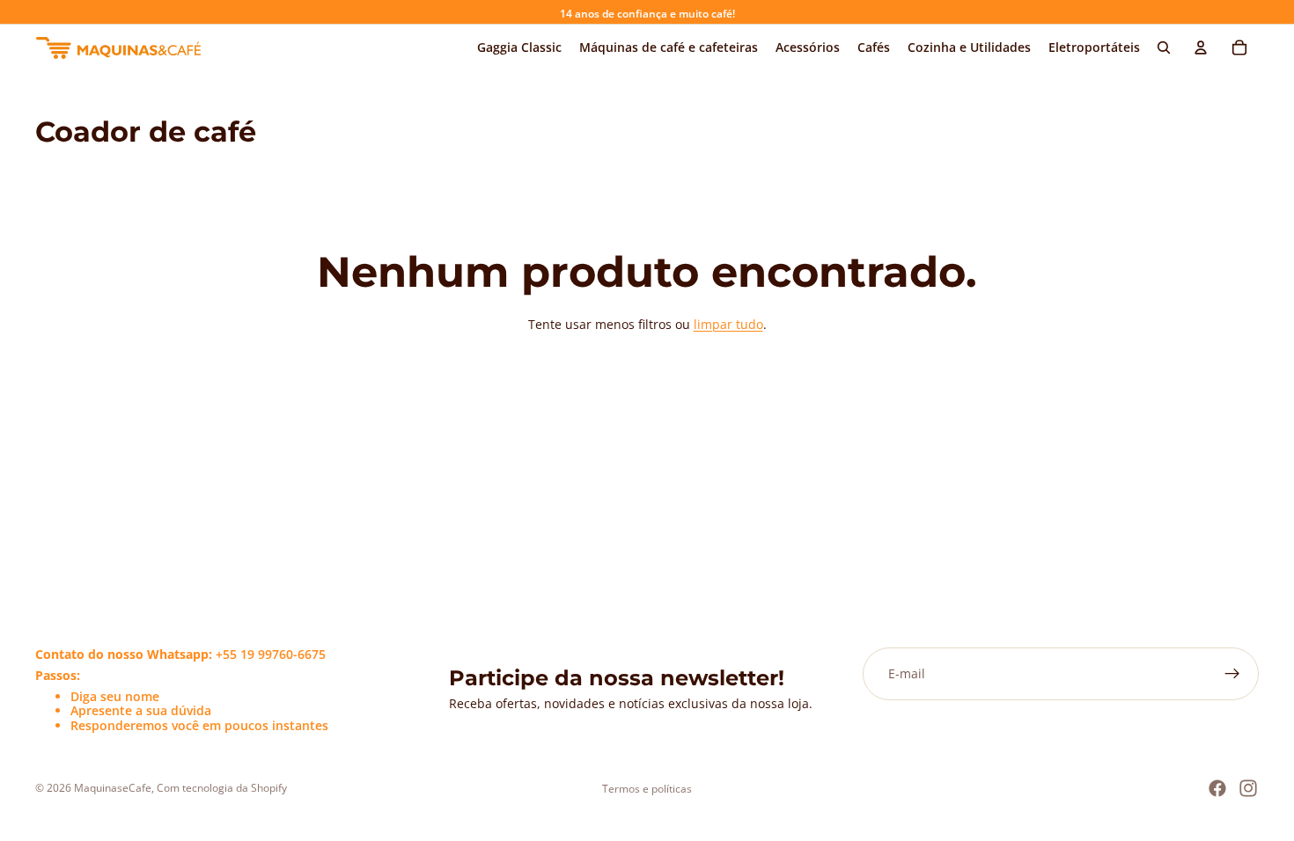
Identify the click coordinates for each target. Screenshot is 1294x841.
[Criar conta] (1232, 673)
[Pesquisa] (1163, 47)
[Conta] (1200, 47)
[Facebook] (1217, 788)
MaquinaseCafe (112, 787)
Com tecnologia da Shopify (222, 787)
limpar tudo (728, 324)
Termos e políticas (647, 788)
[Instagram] (1248, 788)
